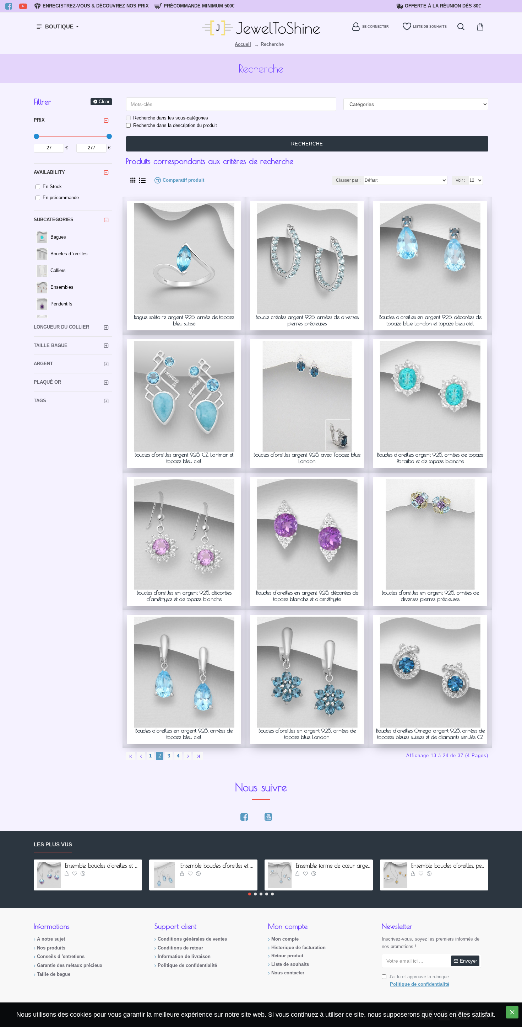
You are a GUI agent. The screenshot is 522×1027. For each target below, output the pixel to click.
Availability (49, 172)
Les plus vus (53, 844)
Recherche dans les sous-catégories (170, 118)
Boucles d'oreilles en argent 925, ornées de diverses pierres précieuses (430, 596)
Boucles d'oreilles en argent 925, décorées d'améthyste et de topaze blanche (184, 596)
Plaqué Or (47, 382)
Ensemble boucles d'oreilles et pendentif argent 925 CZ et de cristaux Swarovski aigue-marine (217, 865)
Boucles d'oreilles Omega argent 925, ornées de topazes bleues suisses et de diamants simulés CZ (430, 734)
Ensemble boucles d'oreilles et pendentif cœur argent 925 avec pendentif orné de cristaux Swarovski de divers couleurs (102, 865)
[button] (249, 894)
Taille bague (50, 345)
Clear (104, 101)
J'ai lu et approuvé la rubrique (419, 980)
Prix (39, 120)
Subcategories (54, 219)
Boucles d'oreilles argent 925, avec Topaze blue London (307, 458)
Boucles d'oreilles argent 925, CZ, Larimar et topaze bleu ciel (184, 458)
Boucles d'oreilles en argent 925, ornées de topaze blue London (307, 734)
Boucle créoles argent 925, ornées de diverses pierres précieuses (307, 320)
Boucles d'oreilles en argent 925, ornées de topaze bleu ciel (184, 734)
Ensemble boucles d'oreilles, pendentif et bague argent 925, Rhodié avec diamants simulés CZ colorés (448, 865)
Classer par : (348, 180)
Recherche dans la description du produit (175, 125)
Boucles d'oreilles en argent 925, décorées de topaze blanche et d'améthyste (307, 596)
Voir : (460, 180)
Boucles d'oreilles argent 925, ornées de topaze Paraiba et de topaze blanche (430, 458)
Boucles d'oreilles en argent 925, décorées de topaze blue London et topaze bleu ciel (430, 320)
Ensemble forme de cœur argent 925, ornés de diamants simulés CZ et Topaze (333, 865)
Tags (40, 400)
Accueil (243, 44)
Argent (43, 363)
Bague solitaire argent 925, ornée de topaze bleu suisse (184, 320)
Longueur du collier (61, 327)
